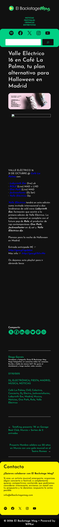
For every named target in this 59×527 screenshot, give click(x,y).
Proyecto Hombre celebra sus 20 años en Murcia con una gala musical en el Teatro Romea (30, 448)
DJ (9, 380)
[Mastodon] (38, 332)
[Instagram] (27, 332)
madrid (29, 396)
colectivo (37, 390)
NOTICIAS (25, 383)
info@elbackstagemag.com (18, 495)
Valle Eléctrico (18, 196)
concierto (13, 393)
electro (27, 393)
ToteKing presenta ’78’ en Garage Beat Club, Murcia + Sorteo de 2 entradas (28, 430)
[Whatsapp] (43, 332)
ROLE (13, 186)
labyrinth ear (15, 396)
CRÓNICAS (29, 23)
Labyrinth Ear (18, 183)
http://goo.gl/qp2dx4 (20, 250)
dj (21, 393)
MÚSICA (13, 383)
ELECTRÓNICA (21, 380)
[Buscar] (48, 42)
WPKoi (29, 524)
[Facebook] (16, 332)
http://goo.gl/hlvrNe (33, 253)
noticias (12, 400)
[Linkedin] (22, 332)
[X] (11, 332)
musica (37, 396)
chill (28, 390)
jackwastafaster (41, 393)
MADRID (45, 380)
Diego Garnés (16, 357)
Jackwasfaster (18, 193)
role (32, 400)
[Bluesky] (32, 332)
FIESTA (35, 380)
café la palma (16, 390)
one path (23, 400)
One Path (15, 189)
